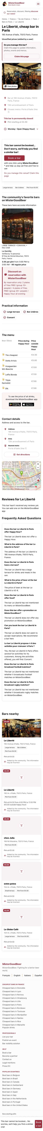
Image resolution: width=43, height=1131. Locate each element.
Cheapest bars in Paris (12, 1005)
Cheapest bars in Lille (11, 1001)
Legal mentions (8, 1063)
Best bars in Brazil (10, 1078)
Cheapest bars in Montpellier (14, 1015)
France (13, 19)
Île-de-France (24, 19)
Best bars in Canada (10, 1082)
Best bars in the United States (15, 1105)
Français (6, 975)
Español (38, 975)
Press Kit (6, 1066)
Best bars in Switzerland (12, 1085)
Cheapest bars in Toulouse (13, 1011)
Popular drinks (8, 1027)
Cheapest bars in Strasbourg (14, 998)
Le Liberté (19, 22)
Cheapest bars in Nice (11, 1021)
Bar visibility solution (11, 1043)
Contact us (6, 1059)
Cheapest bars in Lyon (11, 991)
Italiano (27, 975)
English (17, 975)
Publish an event (9, 1040)
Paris (35, 19)
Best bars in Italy (9, 1095)
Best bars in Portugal (11, 1102)
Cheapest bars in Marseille (13, 1025)
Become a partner (10, 1056)
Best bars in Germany (11, 1088)
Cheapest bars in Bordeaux (13, 1008)
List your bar (7, 1037)
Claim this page (21, 56)
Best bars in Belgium (11, 1075)
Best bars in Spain (10, 1092)
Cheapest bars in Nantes (12, 1018)
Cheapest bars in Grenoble (13, 988)
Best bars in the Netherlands (14, 1098)
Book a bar (14, 158)
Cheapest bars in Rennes (13, 995)
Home (4, 19)
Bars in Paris (7, 22)
